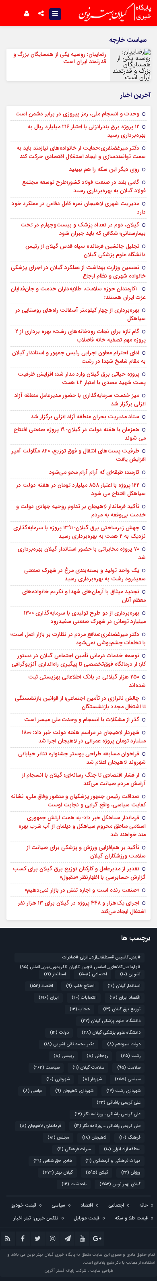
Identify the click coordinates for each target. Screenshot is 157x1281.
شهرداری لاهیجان (74, 1091)
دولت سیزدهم (123, 1044)
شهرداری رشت (123, 1091)
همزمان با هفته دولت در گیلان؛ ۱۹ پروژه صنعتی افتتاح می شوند (80, 433)
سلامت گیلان (88, 1067)
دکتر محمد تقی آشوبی (69, 1044)
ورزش (130, 1172)
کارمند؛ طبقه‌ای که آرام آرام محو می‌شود (94, 472)
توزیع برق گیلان (121, 1009)
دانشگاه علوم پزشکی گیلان (110, 1021)
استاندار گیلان (123, 986)
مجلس (58, 1137)
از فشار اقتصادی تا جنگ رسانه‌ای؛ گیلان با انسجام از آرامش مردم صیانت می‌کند (84, 779)
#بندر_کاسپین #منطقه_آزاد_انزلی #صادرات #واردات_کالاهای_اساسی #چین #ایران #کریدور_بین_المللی (80, 958)
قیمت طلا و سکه (131, 1218)
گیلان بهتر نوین (119, 1184)
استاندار (55, 974)
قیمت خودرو (23, 1205)
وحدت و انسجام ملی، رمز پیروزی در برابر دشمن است (77, 113)
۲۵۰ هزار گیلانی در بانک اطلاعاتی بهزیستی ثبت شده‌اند (87, 681)
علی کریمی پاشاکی (118, 1102)
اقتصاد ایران (124, 997)
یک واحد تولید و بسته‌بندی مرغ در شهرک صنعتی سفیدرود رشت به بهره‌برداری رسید (85, 574)
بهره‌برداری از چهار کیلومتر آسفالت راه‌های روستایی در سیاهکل (80, 314)
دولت (59, 1032)
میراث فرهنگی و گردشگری (112, 1161)
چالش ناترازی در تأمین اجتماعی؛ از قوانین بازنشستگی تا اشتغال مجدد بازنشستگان (80, 702)
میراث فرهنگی (74, 1149)
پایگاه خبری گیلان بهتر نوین (51, 1255)
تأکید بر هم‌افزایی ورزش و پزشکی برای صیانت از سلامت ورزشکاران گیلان (86, 851)
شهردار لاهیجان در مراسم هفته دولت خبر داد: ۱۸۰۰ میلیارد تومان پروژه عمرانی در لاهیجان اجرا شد (84, 736)
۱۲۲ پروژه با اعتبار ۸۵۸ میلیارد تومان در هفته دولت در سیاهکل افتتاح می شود (81, 489)
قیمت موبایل (86, 1218)
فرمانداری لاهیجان (40, 1126)
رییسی (64, 1056)
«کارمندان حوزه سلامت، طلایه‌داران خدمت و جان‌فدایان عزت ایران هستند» (78, 293)
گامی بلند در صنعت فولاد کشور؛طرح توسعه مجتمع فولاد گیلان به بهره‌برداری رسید (84, 186)
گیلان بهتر (58, 1172)
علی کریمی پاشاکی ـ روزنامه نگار (107, 1126)
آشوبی (130, 974)
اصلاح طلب (80, 986)
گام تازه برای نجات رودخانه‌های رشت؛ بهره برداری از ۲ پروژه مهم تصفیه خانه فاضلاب (80, 335)
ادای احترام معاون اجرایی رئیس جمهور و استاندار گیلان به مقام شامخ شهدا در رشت (79, 357)
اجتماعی (93, 974)
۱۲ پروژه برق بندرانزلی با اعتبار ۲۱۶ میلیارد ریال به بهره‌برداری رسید (87, 131)
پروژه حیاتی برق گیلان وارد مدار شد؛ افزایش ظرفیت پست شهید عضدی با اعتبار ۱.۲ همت (82, 378)
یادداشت (74, 1184)
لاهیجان (94, 1137)
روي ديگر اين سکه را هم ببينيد (104, 169)
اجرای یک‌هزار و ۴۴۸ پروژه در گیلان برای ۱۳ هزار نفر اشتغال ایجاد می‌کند (82, 907)
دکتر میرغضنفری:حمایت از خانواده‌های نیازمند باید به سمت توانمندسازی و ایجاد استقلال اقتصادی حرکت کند (81, 152)
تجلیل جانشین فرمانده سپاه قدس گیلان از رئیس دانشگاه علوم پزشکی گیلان (85, 250)
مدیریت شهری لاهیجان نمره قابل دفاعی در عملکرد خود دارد (79, 207)
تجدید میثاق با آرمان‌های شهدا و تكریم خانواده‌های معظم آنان (84, 596)
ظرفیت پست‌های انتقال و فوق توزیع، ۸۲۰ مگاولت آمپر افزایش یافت (78, 455)
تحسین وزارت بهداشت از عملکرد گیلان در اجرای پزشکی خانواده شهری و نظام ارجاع (78, 271)
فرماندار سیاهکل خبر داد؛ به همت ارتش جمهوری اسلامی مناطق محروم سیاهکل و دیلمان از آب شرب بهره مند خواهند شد (82, 826)
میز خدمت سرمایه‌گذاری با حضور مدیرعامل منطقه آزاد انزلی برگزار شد (80, 399)
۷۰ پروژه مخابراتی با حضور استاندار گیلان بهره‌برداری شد (82, 553)
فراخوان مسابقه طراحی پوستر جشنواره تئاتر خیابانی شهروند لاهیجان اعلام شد (82, 758)
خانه (143, 1205)
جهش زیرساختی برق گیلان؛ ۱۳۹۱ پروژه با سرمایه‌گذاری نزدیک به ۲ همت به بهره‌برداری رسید (79, 532)
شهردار (92, 1079)
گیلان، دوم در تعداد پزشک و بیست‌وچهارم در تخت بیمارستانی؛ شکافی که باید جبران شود (83, 229)
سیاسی (127, 1079)
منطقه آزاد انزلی (122, 1149)
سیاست (46, 1067)
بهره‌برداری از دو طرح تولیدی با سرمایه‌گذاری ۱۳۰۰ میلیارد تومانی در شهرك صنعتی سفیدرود (85, 617)
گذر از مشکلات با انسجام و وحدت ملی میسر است (81, 719)
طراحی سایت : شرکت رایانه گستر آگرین (78, 1271)
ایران (49, 997)
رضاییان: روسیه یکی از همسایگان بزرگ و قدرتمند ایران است (59, 58)
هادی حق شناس (52, 1161)
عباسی (32, 1091)
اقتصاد (41, 986)
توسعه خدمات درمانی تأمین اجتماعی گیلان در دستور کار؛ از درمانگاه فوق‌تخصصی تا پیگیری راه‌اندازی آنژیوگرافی (79, 659)
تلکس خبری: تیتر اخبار (36, 1218)
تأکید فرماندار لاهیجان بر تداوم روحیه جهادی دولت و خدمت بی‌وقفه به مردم (81, 510)
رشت (130, 1056)
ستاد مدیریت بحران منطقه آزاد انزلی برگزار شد (85, 416)
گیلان (97, 1172)
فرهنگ (129, 1137)
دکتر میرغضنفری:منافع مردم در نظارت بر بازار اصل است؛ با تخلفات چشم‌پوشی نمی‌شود (78, 638)
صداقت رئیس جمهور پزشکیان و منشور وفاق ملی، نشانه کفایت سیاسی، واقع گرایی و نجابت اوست (78, 800)
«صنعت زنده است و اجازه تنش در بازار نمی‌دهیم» (82, 890)
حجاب (80, 1009)
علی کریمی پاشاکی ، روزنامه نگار (107, 1114)
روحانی (97, 1056)
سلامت (128, 1067)
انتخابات (84, 997)
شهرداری (58, 1079)
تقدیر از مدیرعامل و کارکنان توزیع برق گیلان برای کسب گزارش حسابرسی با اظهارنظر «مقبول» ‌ (79, 873)
